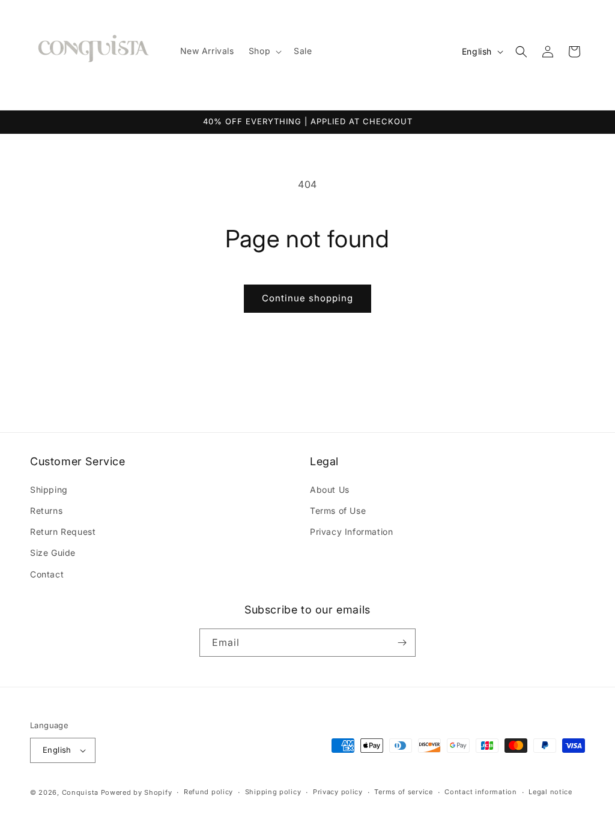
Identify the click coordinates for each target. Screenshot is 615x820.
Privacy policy (338, 792)
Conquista (80, 792)
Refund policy (208, 792)
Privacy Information (351, 531)
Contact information (480, 792)
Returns (46, 510)
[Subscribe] (402, 643)
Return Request (62, 531)
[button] (263, 51)
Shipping (49, 489)
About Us (330, 489)
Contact (47, 574)
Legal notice (550, 792)
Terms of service (403, 792)
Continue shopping (307, 298)
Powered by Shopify (136, 792)
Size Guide (53, 552)
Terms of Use (338, 510)
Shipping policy (273, 792)
